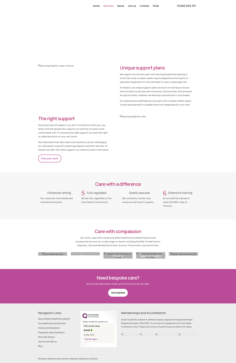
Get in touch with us (47, 341)
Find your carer (49, 158)
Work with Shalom (46, 337)
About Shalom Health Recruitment (54, 319)
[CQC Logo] (90, 318)
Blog (40, 346)
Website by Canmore (88, 358)
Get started (118, 292)
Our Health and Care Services (52, 323)
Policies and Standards (49, 328)
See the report (91, 339)
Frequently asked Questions (51, 332)
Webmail (74, 358)
